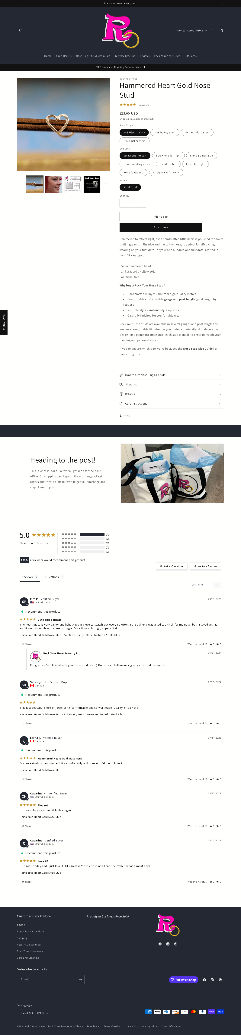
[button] (21, 30)
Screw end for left (135, 155)
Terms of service (112, 1026)
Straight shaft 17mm (166, 172)
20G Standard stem (197, 132)
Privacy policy (131, 1026)
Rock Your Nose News (30, 951)
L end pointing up (201, 155)
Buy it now (161, 227)
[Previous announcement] (18, 3)
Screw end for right (168, 155)
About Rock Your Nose (30, 931)
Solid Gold (130, 187)
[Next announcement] (223, 3)
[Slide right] (106, 184)
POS (54, 1026)
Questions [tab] (52, 577)
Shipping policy (149, 1026)
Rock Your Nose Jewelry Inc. (38, 1026)
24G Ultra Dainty (134, 132)
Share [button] (126, 415)
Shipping (124, 118)
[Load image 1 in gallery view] (34, 184)
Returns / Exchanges (29, 944)
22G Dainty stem (164, 132)
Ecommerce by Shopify (72, 1026)
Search (21, 924)
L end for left (168, 164)
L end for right (195, 164)
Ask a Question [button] (173, 566)
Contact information (171, 1026)
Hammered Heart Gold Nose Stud (40, 634)
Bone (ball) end (133, 172)
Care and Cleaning (28, 958)
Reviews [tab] (27, 577)
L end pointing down (137, 164)
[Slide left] (21, 184)
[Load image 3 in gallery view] (73, 184)
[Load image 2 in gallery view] (53, 184)
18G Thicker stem (135, 141)
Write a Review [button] (207, 566)
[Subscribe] (80, 979)
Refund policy (94, 1026)
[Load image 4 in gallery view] (92, 184)
